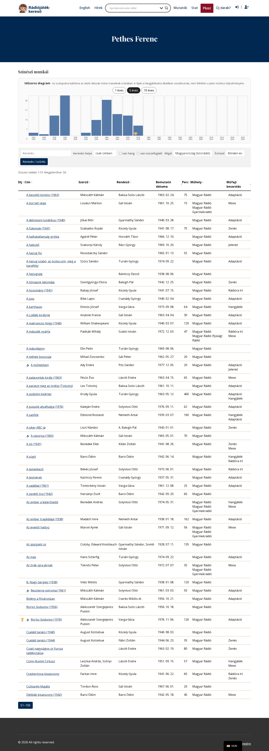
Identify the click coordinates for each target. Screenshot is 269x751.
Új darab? (223, 7)
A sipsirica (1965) (42, 436)
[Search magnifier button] (166, 8)
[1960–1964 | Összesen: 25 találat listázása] (106, 118)
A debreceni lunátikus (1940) (45, 220)
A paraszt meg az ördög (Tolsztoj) (49, 386)
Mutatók (180, 7)
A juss (30, 299)
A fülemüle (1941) (38, 228)
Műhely (196, 182)
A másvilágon (35, 349)
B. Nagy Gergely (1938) (41, 582)
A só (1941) (33, 444)
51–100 (25, 705)
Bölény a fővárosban (40, 599)
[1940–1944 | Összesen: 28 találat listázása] (65, 115)
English (84, 7)
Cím (28, 182)
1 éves (119, 90)
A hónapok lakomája (40, 282)
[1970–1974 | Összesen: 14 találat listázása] (127, 126)
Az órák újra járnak (39, 565)
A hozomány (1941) (39, 290)
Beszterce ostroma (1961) (48, 590)
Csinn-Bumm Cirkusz (40, 661)
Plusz (207, 8)
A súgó (31, 457)
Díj (21, 182)
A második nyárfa (38, 332)
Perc (186, 182)
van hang (128, 153)
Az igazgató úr (36, 544)
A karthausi (34, 307)
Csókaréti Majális (38, 686)
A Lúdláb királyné (38, 315)
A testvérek (34, 477)
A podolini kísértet (38, 394)
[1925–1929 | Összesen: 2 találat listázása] (33, 134)
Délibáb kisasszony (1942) (44, 695)
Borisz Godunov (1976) (46, 620)
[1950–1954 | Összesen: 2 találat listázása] (86, 134)
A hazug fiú (34, 253)
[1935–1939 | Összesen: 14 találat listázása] (54, 126)
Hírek (98, 7)
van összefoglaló (151, 153)
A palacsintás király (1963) (44, 378)
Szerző (84, 182)
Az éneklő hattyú (37, 527)
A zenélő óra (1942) (39, 494)
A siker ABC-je (36, 428)
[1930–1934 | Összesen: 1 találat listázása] (44, 135)
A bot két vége (36, 203)
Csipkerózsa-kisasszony (42, 674)
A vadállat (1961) (37, 486)
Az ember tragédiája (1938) (44, 519)
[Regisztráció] (247, 7)
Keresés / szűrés (34, 162)
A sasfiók (32, 415)
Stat (194, 7)
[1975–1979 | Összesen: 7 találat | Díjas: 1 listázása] (138, 131)
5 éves (133, 90)
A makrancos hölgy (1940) (44, 323)
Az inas (31, 557)
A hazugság (34, 274)
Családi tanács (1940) (40, 632)
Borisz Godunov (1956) (41, 607)
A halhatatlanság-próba (42, 237)
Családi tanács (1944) (40, 640)
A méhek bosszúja (38, 357)
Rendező (124, 182)
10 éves (149, 90)
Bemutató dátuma (169, 184)
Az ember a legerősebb (42, 502)
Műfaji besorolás (239, 184)
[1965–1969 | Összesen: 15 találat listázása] (117, 125)
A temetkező (35, 469)
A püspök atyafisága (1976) (44, 407)
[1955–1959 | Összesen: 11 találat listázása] (96, 128)
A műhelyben (40, 365)
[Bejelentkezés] (236, 7)
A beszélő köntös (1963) (42, 195)
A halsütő (32, 245)
